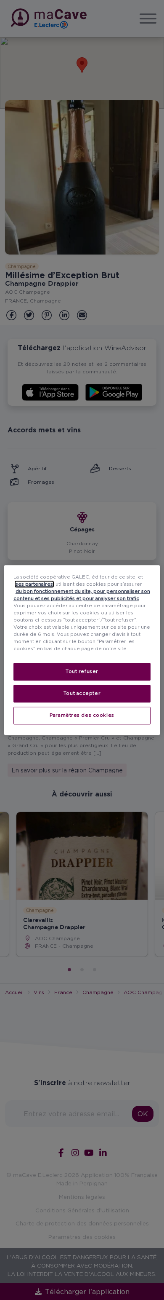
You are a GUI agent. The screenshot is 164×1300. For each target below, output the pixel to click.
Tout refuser (82, 671)
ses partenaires (34, 584)
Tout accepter (82, 693)
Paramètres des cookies (82, 715)
